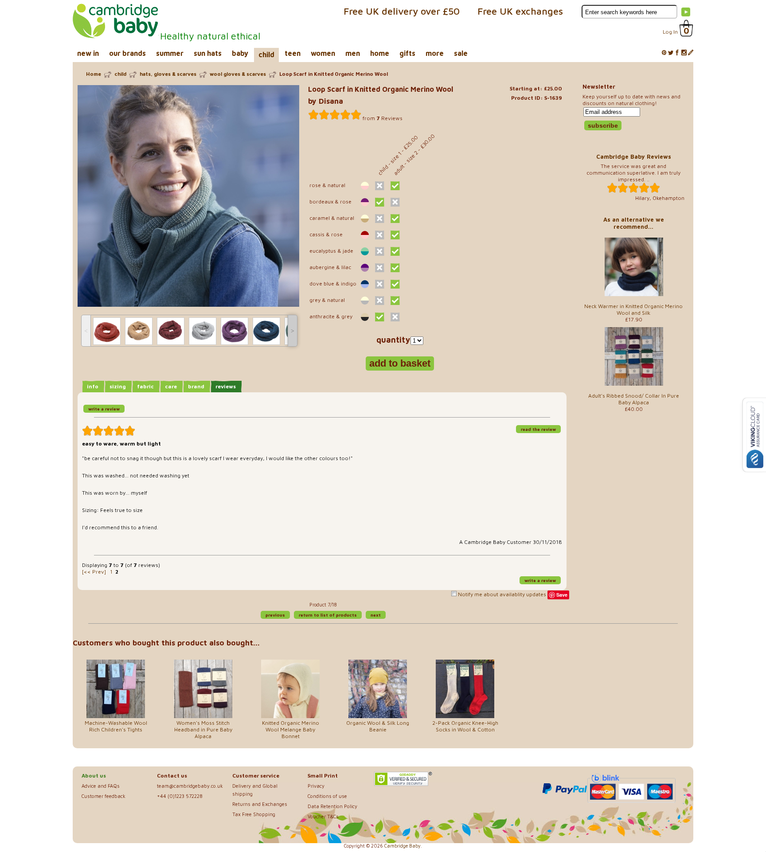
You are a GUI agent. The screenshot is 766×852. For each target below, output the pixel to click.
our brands (127, 53)
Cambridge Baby (402, 845)
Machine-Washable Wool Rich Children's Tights (116, 726)
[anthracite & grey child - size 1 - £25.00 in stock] (380, 317)
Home (93, 74)
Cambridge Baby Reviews (633, 156)
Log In (670, 31)
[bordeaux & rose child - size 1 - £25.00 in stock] (380, 202)
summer (170, 53)
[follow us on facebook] (677, 53)
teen (293, 53)
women (323, 53)
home (379, 53)
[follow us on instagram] (684, 53)
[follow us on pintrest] (664, 53)
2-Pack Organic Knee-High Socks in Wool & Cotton (465, 726)
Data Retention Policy (332, 806)
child (266, 55)
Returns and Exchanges (259, 804)
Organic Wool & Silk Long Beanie (377, 726)
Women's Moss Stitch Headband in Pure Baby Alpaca (203, 729)
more (435, 53)
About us (94, 775)
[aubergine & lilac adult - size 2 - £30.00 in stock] (395, 267)
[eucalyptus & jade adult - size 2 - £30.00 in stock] (395, 251)
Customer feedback (103, 796)
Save (561, 594)
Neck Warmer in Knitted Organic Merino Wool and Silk (633, 309)
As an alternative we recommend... (633, 223)
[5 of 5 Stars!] (334, 114)
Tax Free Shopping (253, 814)
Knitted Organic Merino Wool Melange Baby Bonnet (290, 729)
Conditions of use (327, 796)
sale (461, 53)
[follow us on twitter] (670, 53)
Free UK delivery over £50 (402, 11)
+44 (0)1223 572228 (180, 796)
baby (240, 53)
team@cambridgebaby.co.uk (190, 786)
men (352, 53)
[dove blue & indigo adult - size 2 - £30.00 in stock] (395, 284)
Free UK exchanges (520, 11)
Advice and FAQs (101, 786)
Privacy (316, 786)
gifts (407, 53)
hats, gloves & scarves (168, 74)
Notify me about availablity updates (501, 594)
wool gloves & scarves (238, 74)
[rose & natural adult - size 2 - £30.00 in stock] (395, 185)
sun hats (208, 53)
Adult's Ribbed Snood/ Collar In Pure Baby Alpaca (633, 399)
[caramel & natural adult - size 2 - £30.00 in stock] (395, 218)
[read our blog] (690, 53)
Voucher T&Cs (323, 816)
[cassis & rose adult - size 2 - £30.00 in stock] (395, 235)
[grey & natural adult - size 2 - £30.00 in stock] (395, 300)
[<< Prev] (94, 571)
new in (88, 53)
